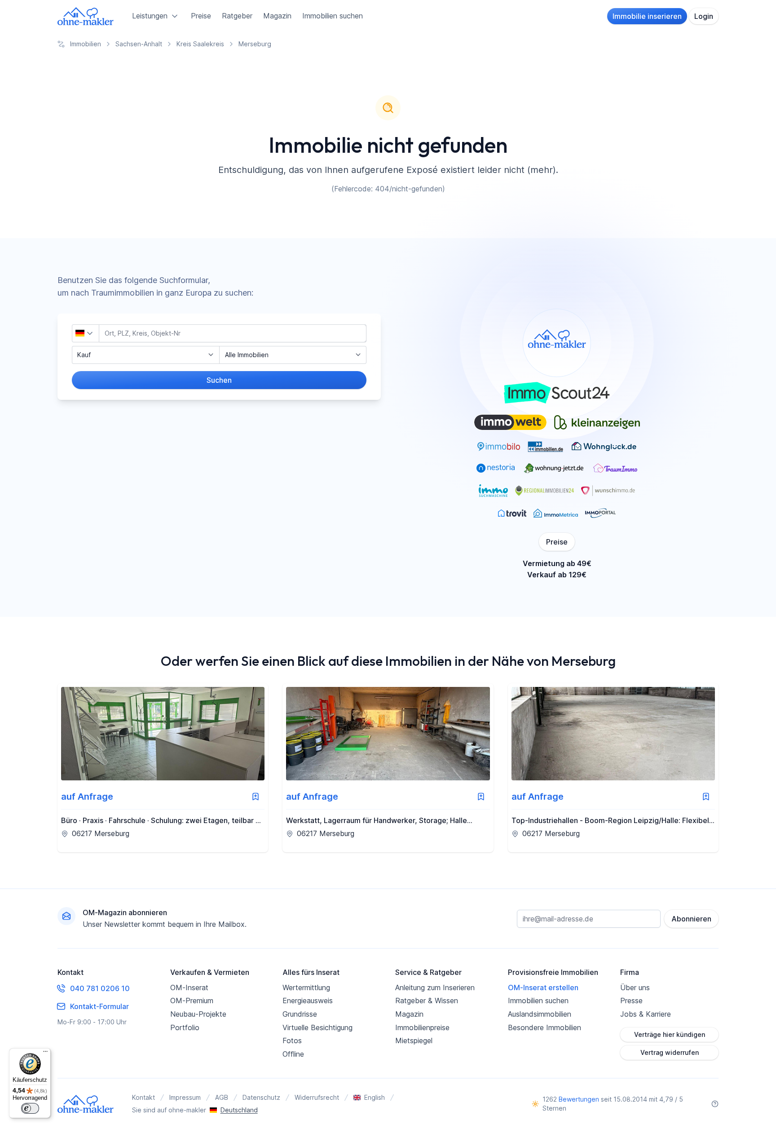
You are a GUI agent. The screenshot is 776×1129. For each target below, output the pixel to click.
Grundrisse (299, 1013)
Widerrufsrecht (317, 1097)
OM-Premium (191, 1000)
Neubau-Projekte (198, 1013)
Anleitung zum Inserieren (435, 987)
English (374, 1097)
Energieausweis (307, 1000)
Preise (201, 15)
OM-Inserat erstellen (543, 987)
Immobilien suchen (332, 15)
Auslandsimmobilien (539, 1013)
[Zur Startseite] (85, 16)
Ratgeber (237, 15)
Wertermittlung (306, 987)
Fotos (292, 1040)
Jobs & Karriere (645, 1013)
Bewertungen (579, 1099)
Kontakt (143, 1097)
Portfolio (184, 1027)
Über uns (635, 987)
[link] (162, 767)
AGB (221, 1097)
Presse (631, 1000)
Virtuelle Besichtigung (317, 1027)
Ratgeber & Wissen (426, 1000)
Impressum (185, 1097)
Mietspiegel (413, 1040)
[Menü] (45, 1053)
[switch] (30, 1108)
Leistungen (150, 15)
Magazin (277, 15)
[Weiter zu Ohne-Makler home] (85, 1104)
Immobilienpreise (422, 1027)
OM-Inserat (189, 987)
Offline (293, 1053)
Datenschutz (261, 1097)
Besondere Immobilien (544, 1027)
